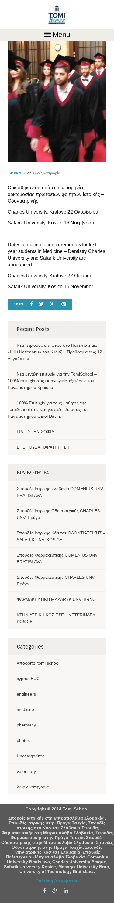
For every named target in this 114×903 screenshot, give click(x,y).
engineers (26, 694)
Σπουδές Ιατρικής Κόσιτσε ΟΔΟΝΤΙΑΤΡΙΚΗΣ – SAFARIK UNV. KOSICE (61, 536)
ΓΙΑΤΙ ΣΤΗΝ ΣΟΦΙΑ (35, 431)
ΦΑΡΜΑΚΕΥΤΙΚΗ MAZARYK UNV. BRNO (56, 599)
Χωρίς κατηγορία (46, 173)
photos (23, 740)
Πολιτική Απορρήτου (57, 880)
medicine (25, 709)
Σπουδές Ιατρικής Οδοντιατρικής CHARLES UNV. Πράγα (58, 514)
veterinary (26, 771)
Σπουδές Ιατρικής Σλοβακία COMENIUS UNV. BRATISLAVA (60, 492)
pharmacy (26, 725)
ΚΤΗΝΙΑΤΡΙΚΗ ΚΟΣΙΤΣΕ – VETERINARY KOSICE (56, 618)
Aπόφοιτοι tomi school (38, 663)
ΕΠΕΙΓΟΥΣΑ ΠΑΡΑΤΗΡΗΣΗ (43, 447)
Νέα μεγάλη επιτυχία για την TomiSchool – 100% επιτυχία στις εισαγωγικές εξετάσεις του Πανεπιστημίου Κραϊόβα (52, 381)
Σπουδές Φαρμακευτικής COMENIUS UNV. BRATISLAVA (57, 558)
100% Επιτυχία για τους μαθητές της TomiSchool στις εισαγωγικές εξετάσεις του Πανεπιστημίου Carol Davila (48, 409)
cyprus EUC (28, 678)
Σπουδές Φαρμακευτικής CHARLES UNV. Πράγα (56, 580)
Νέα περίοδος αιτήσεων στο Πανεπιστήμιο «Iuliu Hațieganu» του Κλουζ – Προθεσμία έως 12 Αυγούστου (55, 352)
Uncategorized (31, 755)
